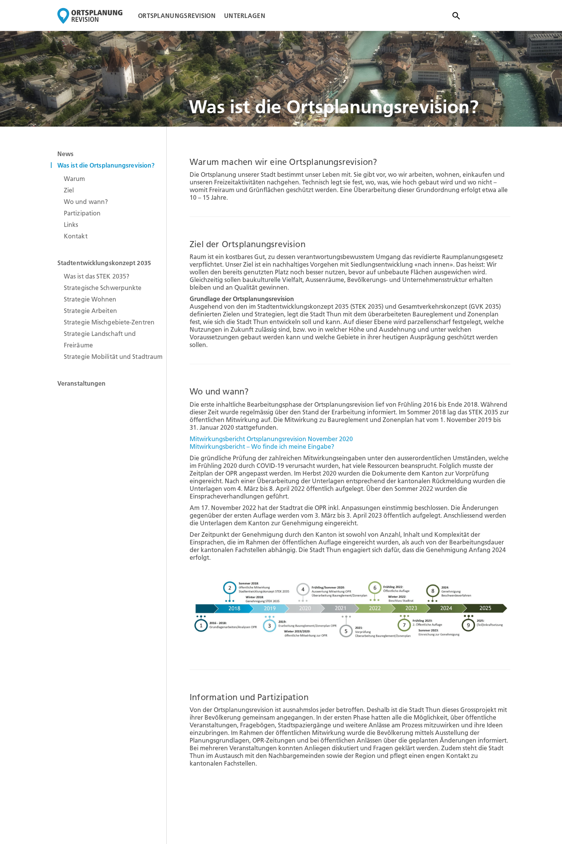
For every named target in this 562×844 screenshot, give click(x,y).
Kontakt (76, 236)
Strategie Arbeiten (90, 310)
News (65, 154)
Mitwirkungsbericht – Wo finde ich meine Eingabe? (262, 446)
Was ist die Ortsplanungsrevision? (105, 165)
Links (71, 224)
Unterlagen (244, 16)
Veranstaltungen (81, 383)
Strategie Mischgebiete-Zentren (109, 322)
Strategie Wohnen (90, 299)
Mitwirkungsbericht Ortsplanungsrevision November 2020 (271, 439)
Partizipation (82, 213)
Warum (74, 178)
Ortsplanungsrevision (177, 16)
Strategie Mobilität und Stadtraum (113, 356)
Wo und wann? (86, 201)
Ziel (69, 190)
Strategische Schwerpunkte (103, 288)
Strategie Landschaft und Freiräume (100, 339)
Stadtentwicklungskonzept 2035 (104, 263)
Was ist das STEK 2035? (96, 276)
